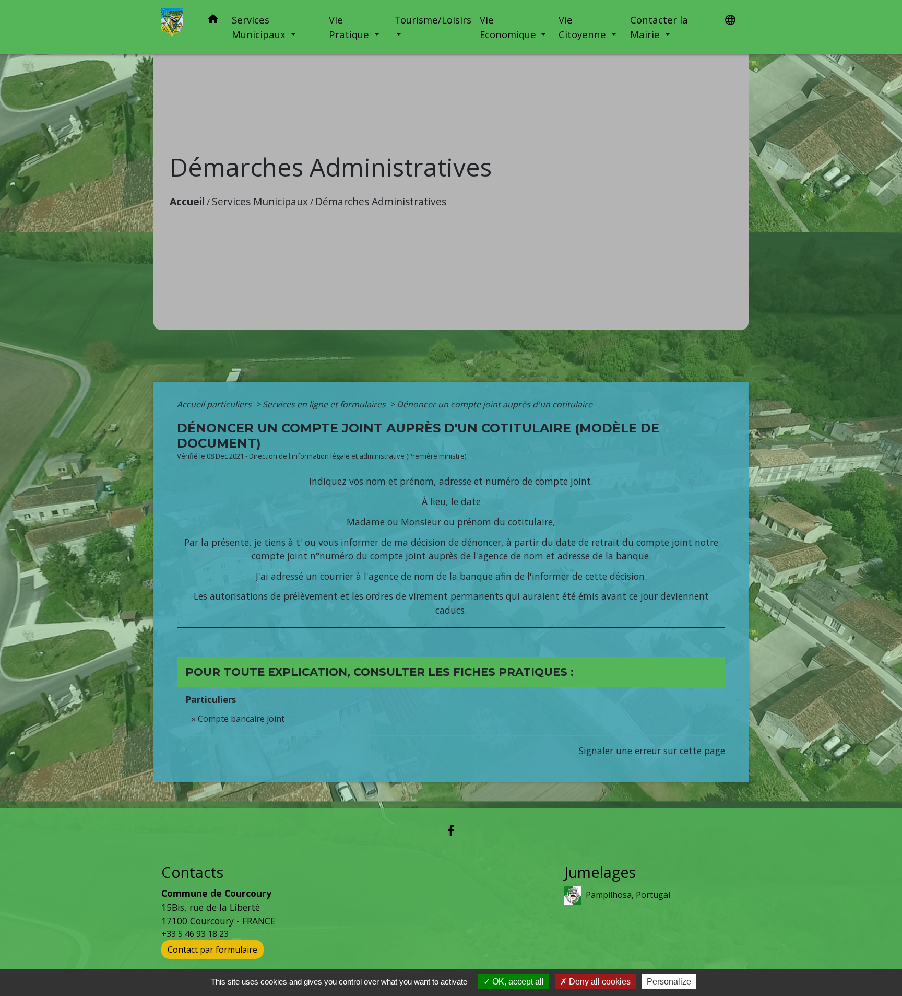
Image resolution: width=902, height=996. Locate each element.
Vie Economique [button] (509, 27)
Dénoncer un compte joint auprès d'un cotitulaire (494, 404)
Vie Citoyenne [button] (584, 27)
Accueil (187, 201)
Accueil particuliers (215, 404)
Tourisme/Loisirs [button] (432, 19)
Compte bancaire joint (241, 718)
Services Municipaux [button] (260, 27)
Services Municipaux (260, 201)
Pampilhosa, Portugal (628, 894)
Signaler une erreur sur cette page (652, 750)
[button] (213, 20)
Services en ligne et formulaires (325, 404)
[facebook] (451, 830)
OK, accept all (517, 981)
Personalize (669, 981)
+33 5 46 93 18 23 (195, 934)
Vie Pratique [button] (350, 27)
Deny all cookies (599, 981)
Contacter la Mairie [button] (659, 27)
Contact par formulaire (212, 949)
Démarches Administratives (380, 201)
